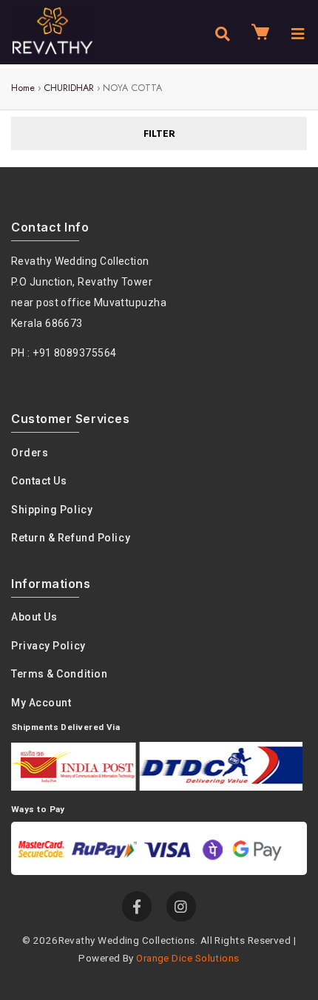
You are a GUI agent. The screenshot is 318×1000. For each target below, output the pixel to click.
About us (34, 617)
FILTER (159, 134)
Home (23, 88)
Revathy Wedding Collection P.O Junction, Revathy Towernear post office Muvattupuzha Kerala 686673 (88, 292)
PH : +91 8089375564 (64, 353)
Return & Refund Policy (70, 538)
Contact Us (39, 481)
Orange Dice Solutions (187, 958)
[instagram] (181, 906)
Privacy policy (48, 646)
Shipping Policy (51, 510)
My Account (41, 703)
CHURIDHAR (69, 88)
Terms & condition (59, 674)
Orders (29, 453)
